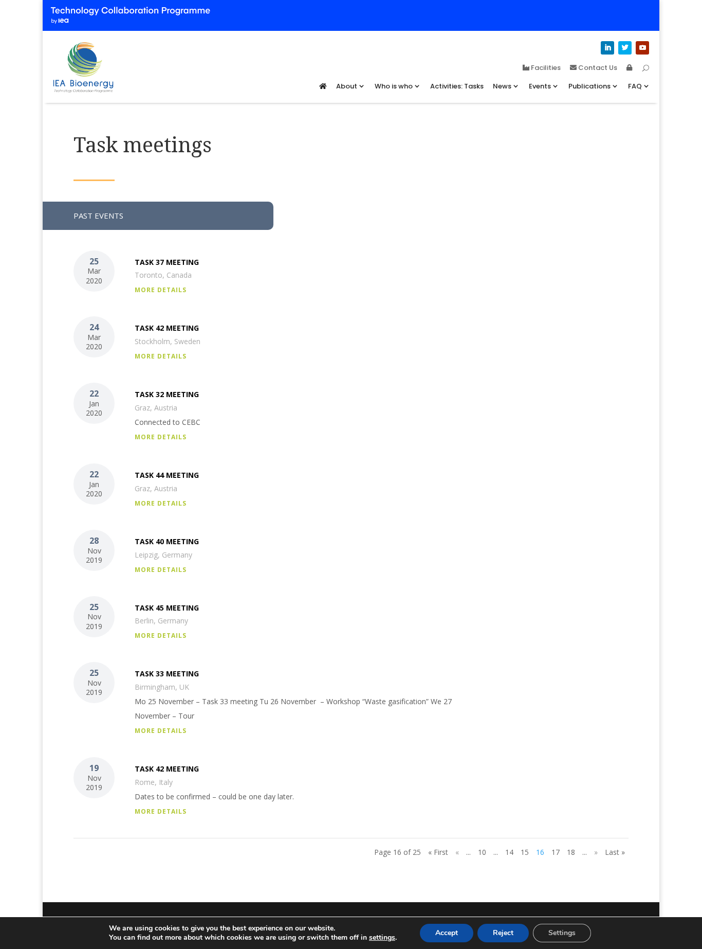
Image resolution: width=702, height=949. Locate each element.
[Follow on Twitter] (625, 48)
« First (438, 852)
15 (525, 852)
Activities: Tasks (457, 86)
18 (571, 852)
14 (509, 852)
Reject (503, 933)
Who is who (394, 86)
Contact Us (597, 68)
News (502, 86)
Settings (562, 933)
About (346, 86)
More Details (161, 289)
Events (540, 86)
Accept (446, 933)
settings (382, 937)
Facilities (545, 68)
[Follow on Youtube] (642, 48)
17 (555, 852)
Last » (615, 852)
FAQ (635, 86)
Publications (589, 86)
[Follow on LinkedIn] (607, 48)
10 (482, 852)
